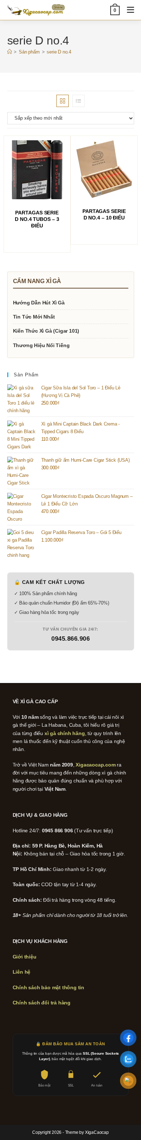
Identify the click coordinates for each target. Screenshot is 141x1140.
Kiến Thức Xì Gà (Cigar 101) (46, 331)
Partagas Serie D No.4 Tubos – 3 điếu (37, 219)
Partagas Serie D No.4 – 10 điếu (104, 214)
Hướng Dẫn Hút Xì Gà (39, 303)
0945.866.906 (70, 638)
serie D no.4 (59, 52)
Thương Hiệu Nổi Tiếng (41, 345)
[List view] (78, 101)
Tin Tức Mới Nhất (34, 317)
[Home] (9, 52)
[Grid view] (62, 101)
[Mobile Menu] (127, 10)
